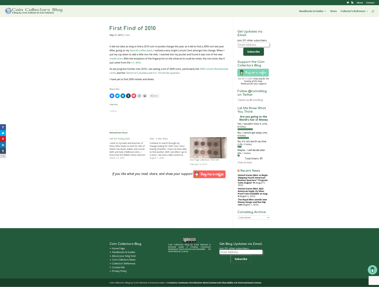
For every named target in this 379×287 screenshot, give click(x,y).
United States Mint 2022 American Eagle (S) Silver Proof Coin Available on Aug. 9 (253, 192)
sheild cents (116, 58)
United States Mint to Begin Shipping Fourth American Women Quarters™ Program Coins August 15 (253, 179)
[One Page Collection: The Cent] (208, 148)
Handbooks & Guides (311, 11)
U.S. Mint (136, 62)
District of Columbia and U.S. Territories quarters (153, 73)
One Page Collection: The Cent (204, 159)
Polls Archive (245, 162)
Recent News (250, 170)
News (333, 11)
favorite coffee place (141, 50)
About (360, 3)
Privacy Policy (119, 271)
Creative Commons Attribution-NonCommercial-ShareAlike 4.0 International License (189, 249)
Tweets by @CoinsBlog (250, 100)
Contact (370, 3)
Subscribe (253, 51)
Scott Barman (201, 244)
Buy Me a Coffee (245, 78)
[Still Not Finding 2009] (130, 148)
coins (127, 35)
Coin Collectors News (123, 259)
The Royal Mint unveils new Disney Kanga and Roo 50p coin (252, 202)
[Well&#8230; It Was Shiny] (170, 148)
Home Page (118, 248)
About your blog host (124, 256)
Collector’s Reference (353, 11)
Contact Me (118, 267)
